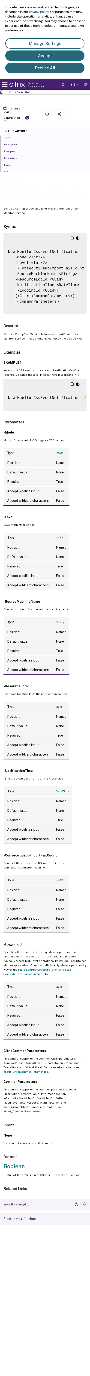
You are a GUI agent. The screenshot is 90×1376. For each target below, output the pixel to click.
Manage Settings (45, 43)
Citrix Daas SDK (19, 92)
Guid (59, 706)
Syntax (8, 137)
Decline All (45, 67)
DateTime (62, 791)
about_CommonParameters (22, 1111)
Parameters (10, 158)
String (60, 622)
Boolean (14, 1166)
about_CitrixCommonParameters (25, 1071)
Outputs (8, 172)
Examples (9, 151)
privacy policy (39, 12)
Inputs (7, 165)
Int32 (59, 453)
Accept (45, 55)
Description (10, 144)
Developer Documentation (35, 84)
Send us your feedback (20, 1219)
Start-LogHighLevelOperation (38, 969)
